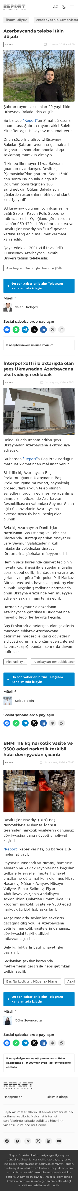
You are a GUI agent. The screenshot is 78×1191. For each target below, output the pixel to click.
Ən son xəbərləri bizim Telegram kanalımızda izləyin (37, 286)
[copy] (61, 329)
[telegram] (25, 329)
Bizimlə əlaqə (57, 1097)
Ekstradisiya (15, 661)
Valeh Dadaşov (26, 307)
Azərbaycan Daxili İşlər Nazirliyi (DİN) (34, 268)
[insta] (17, 1141)
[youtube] (58, 1141)
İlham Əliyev (16, 20)
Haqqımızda (12, 1097)
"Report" (30, 120)
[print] (52, 329)
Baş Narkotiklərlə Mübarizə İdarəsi (32, 981)
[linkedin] (43, 329)
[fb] (6, 329)
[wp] (16, 329)
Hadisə (9, 44)
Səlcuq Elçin (24, 701)
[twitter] (34, 329)
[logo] (14, 7)
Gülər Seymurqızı (28, 1020)
